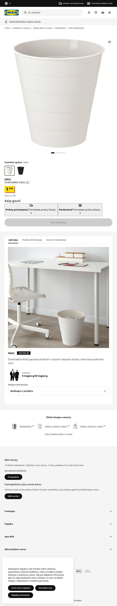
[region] (58, 93)
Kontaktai (77, 600)
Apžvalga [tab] (13, 239)
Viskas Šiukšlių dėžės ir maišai (58, 434)
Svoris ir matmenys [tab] (56, 239)
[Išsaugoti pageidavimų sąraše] (109, 42)
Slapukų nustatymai (20, 595)
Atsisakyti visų (45, 588)
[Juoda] (21, 171)
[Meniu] (109, 12)
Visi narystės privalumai (15, 470)
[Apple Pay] (78, 571)
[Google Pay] (87, 571)
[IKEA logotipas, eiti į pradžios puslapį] (12, 12)
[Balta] (10, 171)
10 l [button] (28, 182)
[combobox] (51, 12)
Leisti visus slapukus (20, 588)
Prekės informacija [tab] (32, 239)
